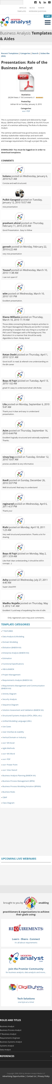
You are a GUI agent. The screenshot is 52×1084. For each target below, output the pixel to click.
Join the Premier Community (26, 968)
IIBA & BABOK (8, 669)
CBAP (4, 797)
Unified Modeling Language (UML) (17, 721)
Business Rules (8, 792)
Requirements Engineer (10, 1038)
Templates (21, 11)
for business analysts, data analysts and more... (26, 972)
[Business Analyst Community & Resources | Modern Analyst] (15, 21)
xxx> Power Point (9, 764)
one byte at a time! (26, 1002)
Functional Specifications (13, 664)
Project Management (11, 674)
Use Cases (6, 726)
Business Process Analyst (10, 1030)
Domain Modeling (10, 642)
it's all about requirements (26, 942)
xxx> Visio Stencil (9, 770)
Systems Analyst (7, 1045)
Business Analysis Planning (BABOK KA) (19, 775)
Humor (41, 8)
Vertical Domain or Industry (14, 737)
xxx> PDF (26, 111)
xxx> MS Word (8, 753)
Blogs (32, 8)
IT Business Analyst (8, 1034)
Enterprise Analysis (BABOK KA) (15, 653)
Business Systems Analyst (11, 1042)
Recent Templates (9, 53)
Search (35, 53)
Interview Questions (37, 11)
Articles (22, 8)
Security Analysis (9, 699)
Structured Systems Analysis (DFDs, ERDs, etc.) (22, 715)
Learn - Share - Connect (26, 939)
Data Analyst (5, 1049)
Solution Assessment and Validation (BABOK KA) (23, 710)
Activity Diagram (9, 693)
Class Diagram (8, 803)
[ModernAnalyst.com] (26, 957)
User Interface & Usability (13, 732)
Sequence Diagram (10, 704)
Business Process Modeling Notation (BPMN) (21, 786)
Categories (25, 53)
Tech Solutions (26, 998)
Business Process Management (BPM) (18, 781)
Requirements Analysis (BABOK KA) (17, 680)
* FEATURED (7, 631)
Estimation (7, 658)
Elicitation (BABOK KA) (11, 647)
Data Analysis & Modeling (13, 636)
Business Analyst (7, 1026)
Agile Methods (8, 748)
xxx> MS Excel (8, 743)
